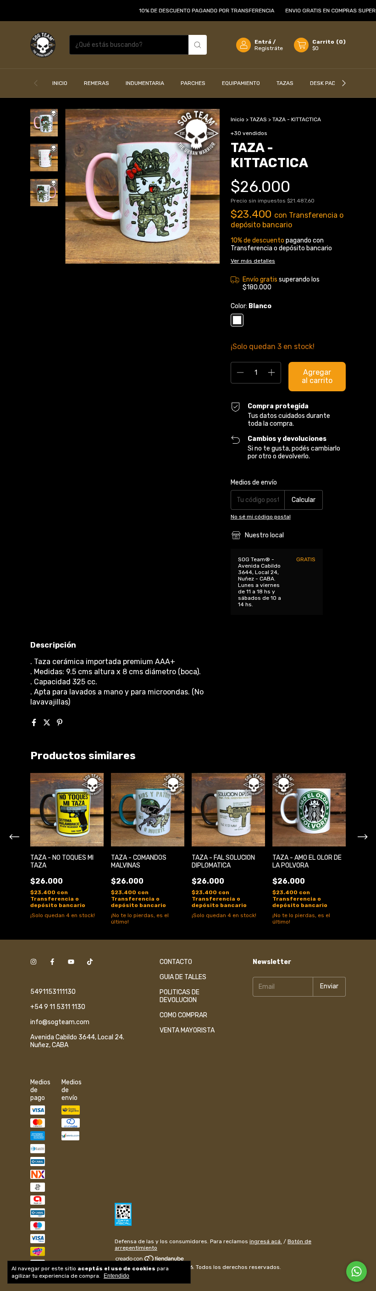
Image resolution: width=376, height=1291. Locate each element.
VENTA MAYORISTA (187, 1030)
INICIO (59, 83)
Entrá (262, 42)
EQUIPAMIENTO (241, 83)
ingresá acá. (265, 1241)
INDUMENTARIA (145, 83)
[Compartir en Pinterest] (59, 722)
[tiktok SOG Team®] (90, 962)
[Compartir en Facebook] (34, 722)
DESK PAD (323, 83)
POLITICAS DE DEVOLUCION (179, 996)
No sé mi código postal (261, 516)
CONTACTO (176, 962)
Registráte (268, 48)
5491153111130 (53, 992)
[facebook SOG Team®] (52, 962)
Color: (251, 306)
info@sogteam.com (59, 1022)
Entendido (116, 1276)
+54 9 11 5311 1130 (57, 1007)
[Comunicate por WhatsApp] (356, 1271)
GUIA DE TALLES (183, 977)
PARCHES (193, 83)
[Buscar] (197, 45)
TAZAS (284, 83)
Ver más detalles (253, 261)
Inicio (237, 119)
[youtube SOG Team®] (71, 962)
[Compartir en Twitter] (47, 722)
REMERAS (96, 83)
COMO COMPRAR (183, 1015)
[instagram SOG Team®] (33, 962)
